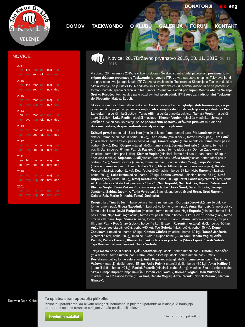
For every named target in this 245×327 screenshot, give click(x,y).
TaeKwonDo (107, 26)
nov (49, 89)
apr (42, 130)
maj (49, 70)
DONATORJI (198, 6)
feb (28, 70)
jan (21, 115)
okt (42, 74)
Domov (75, 26)
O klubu (141, 26)
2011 (20, 156)
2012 (20, 141)
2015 (20, 96)
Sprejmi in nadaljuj (64, 316)
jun (57, 160)
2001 (20, 186)
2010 (20, 171)
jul (20, 165)
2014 (20, 111)
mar (35, 85)
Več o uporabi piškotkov (182, 316)
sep (35, 74)
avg (28, 119)
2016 (20, 81)
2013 (20, 126)
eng (233, 6)
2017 (20, 66)
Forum (198, 26)
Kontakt (226, 26)
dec (56, 89)
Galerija (171, 26)
